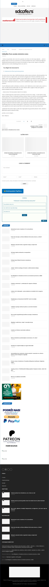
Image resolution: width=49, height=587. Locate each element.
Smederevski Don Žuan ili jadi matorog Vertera (14, 71)
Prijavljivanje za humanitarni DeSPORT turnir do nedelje (23, 299)
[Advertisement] (24, 34)
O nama (15, 6)
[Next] (20, 4)
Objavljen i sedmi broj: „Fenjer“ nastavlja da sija (22, 322)
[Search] (46, 45)
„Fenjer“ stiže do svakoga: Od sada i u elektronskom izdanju (25, 268)
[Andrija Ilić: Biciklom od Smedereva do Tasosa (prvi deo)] (36, 144)
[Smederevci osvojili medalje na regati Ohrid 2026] (6, 347)
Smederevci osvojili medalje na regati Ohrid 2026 (22, 345)
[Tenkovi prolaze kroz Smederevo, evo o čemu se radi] (6, 494)
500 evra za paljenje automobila (18, 376)
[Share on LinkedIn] (28, 121)
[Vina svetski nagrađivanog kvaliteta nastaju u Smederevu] (6, 316)
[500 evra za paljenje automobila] (6, 378)
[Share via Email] (32, 121)
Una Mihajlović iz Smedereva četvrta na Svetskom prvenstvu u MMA (26, 275)
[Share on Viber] (31, 121)
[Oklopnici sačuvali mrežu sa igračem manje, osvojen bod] (6, 246)
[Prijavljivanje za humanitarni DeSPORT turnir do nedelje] (6, 301)
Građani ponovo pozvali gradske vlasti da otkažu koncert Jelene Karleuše (28, 500)
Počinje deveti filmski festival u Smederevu (21, 260)
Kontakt (28, 6)
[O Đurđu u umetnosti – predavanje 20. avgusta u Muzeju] (6, 285)
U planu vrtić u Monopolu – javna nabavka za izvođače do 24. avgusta (27, 291)
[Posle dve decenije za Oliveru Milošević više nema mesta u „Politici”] (6, 238)
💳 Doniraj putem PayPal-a (13, 191)
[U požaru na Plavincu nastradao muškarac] (6, 332)
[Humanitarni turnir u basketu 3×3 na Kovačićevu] (6, 231)
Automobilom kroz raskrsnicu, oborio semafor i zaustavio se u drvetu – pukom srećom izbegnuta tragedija (27, 354)
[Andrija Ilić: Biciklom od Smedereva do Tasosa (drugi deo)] (13, 144)
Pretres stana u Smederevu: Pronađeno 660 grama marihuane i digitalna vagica (27, 362)
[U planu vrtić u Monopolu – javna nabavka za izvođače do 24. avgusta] (6, 293)
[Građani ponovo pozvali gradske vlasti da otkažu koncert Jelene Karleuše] (6, 502)
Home (3, 49)
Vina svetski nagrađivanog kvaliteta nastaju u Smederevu (24, 314)
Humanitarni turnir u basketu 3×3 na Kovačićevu (22, 229)
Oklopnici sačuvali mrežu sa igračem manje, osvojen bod (24, 244)
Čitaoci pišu (14, 49)
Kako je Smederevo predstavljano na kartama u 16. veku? (24, 337)
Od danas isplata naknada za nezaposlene (20, 252)
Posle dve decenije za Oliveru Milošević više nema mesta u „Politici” (26, 236)
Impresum (33, 6)
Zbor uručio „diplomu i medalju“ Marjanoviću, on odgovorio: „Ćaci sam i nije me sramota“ (29, 509)
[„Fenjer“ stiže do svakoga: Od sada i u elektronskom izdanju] (6, 269)
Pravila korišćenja (21, 6)
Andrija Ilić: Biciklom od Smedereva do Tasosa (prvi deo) (36, 153)
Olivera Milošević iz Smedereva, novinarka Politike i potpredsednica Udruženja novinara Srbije (23, 546)
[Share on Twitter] (27, 121)
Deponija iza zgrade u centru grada (14, 557)
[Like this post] (24, 121)
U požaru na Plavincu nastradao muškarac (20, 330)
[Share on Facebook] (26, 121)
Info (8, 49)
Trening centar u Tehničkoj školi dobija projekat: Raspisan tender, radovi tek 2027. (28, 369)
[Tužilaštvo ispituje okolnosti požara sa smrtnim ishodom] (6, 308)
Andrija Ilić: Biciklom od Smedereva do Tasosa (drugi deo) (13, 153)
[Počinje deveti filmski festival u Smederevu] (6, 262)
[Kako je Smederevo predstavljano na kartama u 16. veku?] (6, 339)
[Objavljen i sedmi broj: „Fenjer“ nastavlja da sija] (6, 324)
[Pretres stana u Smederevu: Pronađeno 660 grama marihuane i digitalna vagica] (6, 363)
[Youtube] (26, 1)
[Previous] (18, 4)
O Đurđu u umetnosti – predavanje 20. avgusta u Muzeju (24, 283)
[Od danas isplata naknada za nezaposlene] (6, 254)
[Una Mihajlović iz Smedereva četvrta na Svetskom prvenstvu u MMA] (6, 277)
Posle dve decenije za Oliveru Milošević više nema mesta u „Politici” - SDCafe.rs (18, 546)
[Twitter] (22, 1)
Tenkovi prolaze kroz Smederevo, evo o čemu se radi (23, 493)
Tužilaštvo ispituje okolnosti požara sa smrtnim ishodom (24, 306)
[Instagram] (24, 1)
